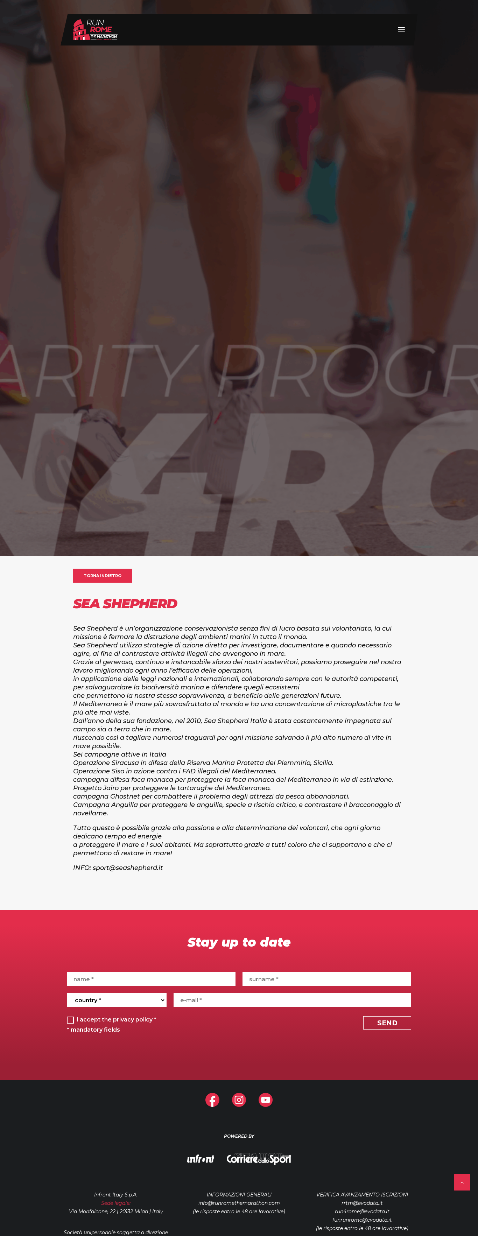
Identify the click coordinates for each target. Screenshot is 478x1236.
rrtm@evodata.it (362, 1203)
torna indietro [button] (102, 575)
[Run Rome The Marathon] (95, 29)
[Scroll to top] (462, 1181)
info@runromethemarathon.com (239, 1203)
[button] (401, 29)
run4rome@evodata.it (362, 1211)
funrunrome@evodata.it (362, 1220)
